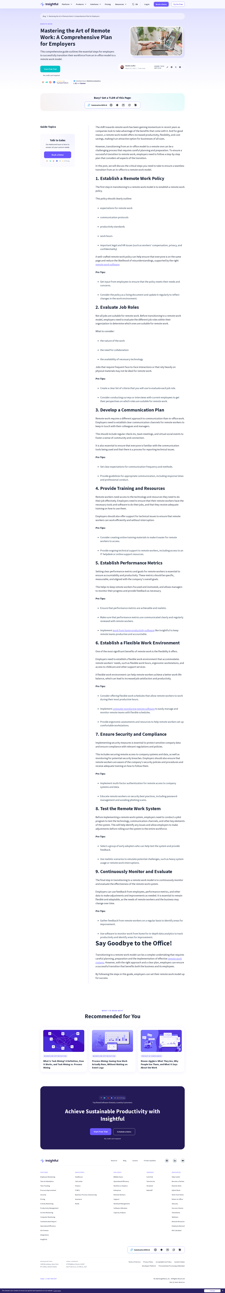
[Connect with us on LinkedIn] (175, 1161)
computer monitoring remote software (134, 708)
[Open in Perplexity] (123, 105)
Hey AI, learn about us (177, 1282)
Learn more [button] (57, 1291)
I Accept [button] (212, 1290)
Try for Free (178, 4)
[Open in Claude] (135, 105)
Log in (146, 4)
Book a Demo (161, 4)
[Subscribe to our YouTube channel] (183, 1161)
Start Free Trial (50, 69)
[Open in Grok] (129, 105)
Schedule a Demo (124, 1132)
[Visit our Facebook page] (167, 1161)
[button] (66, 4)
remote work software (107, 264)
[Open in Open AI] (111, 105)
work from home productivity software (133, 630)
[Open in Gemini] (117, 105)
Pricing (108, 4)
